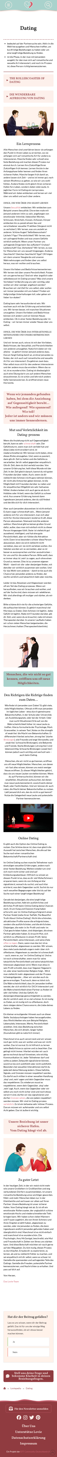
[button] (8, 4)
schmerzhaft (30, 443)
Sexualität (16, 207)
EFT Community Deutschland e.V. (35, 1451)
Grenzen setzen (18, 1098)
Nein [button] (28, 1352)
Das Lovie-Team (11, 1281)
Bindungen (9, 739)
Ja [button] (28, 1341)
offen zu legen (10, 943)
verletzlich (8, 1104)
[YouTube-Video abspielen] (28, 818)
